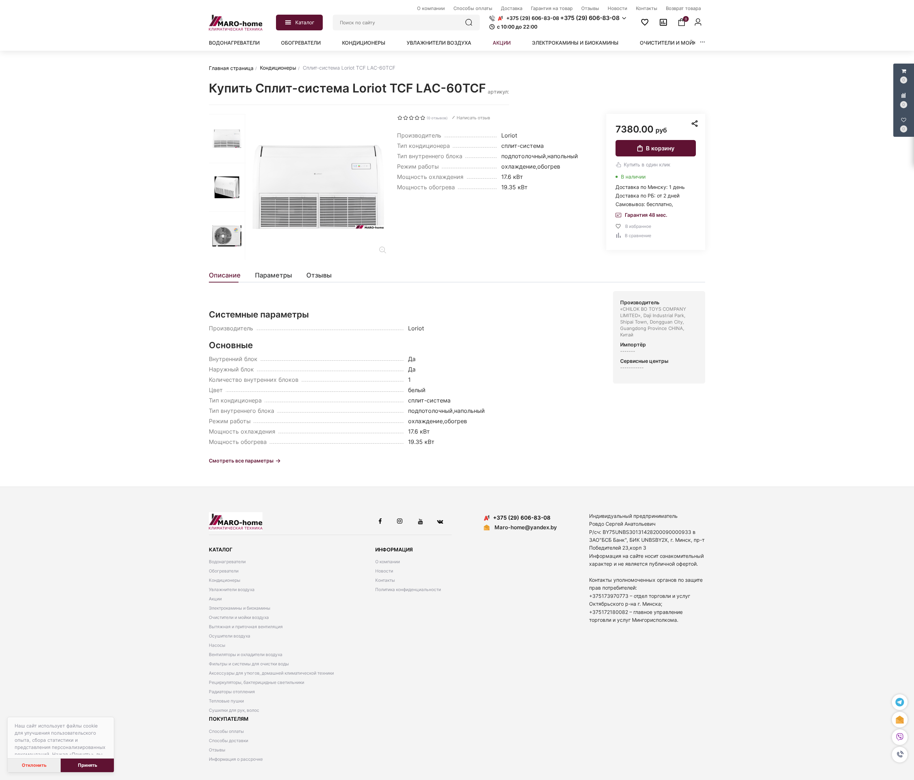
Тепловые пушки (226, 701)
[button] (899, 754)
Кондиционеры (363, 43)
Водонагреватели (234, 43)
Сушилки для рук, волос (234, 710)
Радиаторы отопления (232, 691)
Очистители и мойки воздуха (682, 43)
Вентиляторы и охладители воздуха (245, 654)
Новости (384, 571)
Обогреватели (301, 43)
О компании (387, 561)
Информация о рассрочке (236, 759)
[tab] (228, 275)
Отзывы (217, 749)
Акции (502, 43)
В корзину (660, 148)
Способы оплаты (226, 731)
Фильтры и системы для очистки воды (249, 663)
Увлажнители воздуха (439, 43)
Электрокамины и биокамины (575, 43)
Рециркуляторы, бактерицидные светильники (256, 682)
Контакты (385, 580)
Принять (87, 765)
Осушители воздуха (229, 636)
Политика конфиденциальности (408, 589)
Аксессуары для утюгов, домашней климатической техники (271, 673)
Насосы (217, 645)
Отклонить (34, 765)
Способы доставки (228, 740)
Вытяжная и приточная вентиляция (246, 626)
